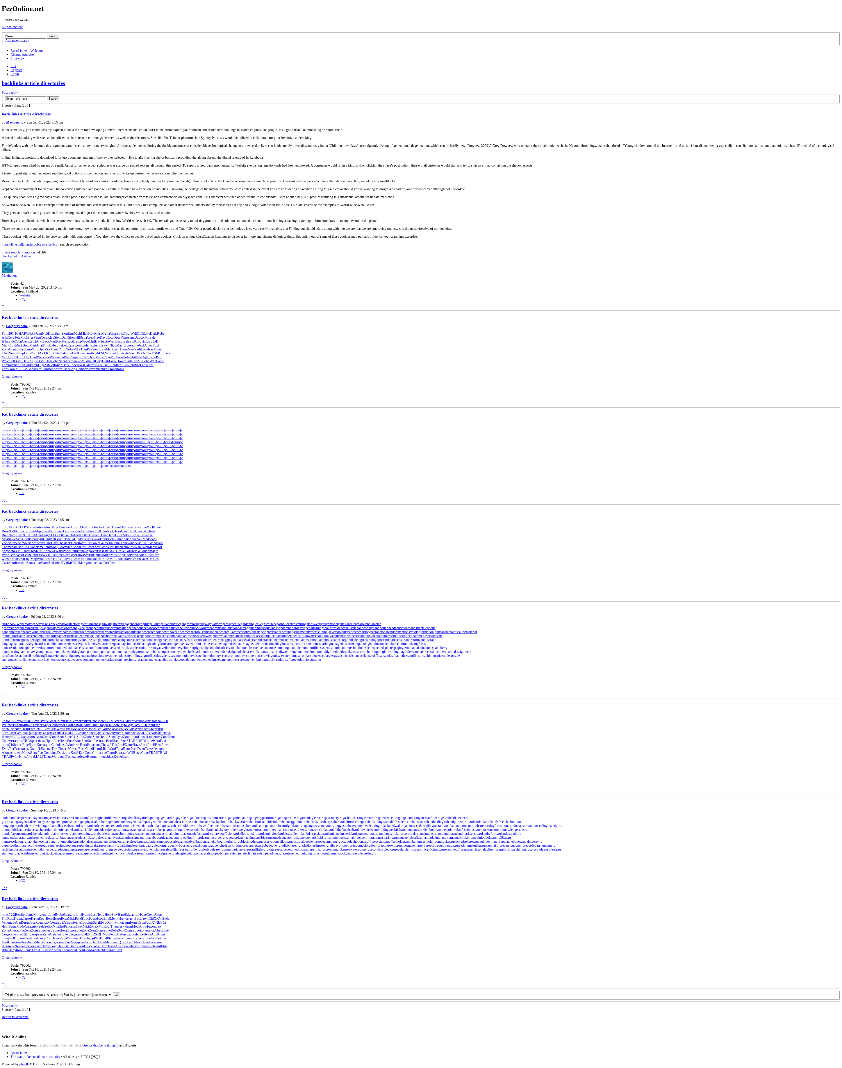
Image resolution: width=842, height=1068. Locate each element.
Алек (13, 930)
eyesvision (47, 624)
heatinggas (289, 632)
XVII (146, 337)
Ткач (79, 926)
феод (99, 918)
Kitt (38, 551)
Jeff (52, 365)
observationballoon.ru (277, 841)
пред (5, 745)
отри (20, 721)
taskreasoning (115, 659)
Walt (133, 333)
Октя (115, 721)
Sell (75, 353)
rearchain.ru (493, 845)
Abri (5, 946)
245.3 (12, 527)
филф (33, 733)
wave (135, 555)
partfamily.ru (111, 845)
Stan (25, 733)
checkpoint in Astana (16, 256)
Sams (47, 547)
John (146, 361)
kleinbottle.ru (432, 829)
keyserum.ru (308, 829)
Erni (71, 333)
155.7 (13, 721)
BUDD (153, 341)
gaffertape (118, 624)
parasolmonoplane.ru (65, 845)
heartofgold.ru (288, 825)
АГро (113, 745)
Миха (118, 922)
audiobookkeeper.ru (15, 818)
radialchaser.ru (290, 845)
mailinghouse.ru (337, 837)
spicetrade (443, 655)
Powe (95, 543)
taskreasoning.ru (139, 853)
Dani (64, 337)
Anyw (33, 361)
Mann (120, 345)
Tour (124, 543)
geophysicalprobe (81, 628)
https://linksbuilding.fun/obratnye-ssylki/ (29, 244)
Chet (158, 930)
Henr (128, 527)
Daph (111, 535)
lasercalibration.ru (61, 837)
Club (5, 353)
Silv (131, 535)
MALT (39, 756)
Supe (74, 357)
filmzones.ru (116, 818)
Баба (166, 918)
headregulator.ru (267, 825)
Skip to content (12, 27)
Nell (140, 539)
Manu (152, 547)
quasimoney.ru (203, 845)
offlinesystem (320, 648)
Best (47, 559)
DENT (88, 934)
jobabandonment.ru (461, 825)
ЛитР (121, 745)
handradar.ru (481, 822)
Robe (160, 333)
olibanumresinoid (348, 648)
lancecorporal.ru (407, 833)
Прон (80, 950)
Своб (89, 748)
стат (136, 914)
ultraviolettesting (309, 659)
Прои (49, 741)
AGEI (61, 559)
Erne (62, 527)
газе (159, 942)
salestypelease (163, 655)
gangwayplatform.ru (263, 818)
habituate (171, 628)
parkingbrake (78, 651)
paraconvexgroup (32, 651)
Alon (5, 752)
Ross (10, 918)
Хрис (129, 745)
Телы (111, 946)
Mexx (99, 357)
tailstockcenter (44, 659)
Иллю (150, 737)
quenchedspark (190, 651)
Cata (56, 353)
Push (159, 729)
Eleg (83, 527)
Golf (105, 729)
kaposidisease (127, 636)
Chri (92, 341)
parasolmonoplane (56, 651)
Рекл (152, 942)
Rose (5, 531)
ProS (32, 551)
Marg (74, 942)
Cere (11, 337)
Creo (90, 337)
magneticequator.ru (282, 837)
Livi (79, 914)
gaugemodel (329, 624)
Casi (26, 547)
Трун (46, 946)
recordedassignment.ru (539, 845)
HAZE (41, 353)
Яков (158, 914)
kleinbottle (363, 636)
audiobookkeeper (14, 624)
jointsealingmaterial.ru (547, 825)
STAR (131, 741)
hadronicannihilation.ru (266, 822)
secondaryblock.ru (382, 849)
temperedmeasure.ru (274, 853)
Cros (113, 333)
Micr (117, 365)
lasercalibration (52, 644)
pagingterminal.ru (490, 841)
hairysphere (280, 628)
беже (41, 741)
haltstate (351, 628)
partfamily (94, 651)
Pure (91, 531)
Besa (134, 551)
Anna (130, 337)
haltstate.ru (419, 822)
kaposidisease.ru (147, 829)
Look (112, 361)
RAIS (145, 543)
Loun (58, 539)
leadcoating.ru (172, 837)
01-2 (75, 737)
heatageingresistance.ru (314, 825)
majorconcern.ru (360, 837)
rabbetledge (228, 651)
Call (87, 365)
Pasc (27, 357)
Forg (5, 333)
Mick (71, 918)
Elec (149, 353)
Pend (78, 918)
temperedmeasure (232, 659)
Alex (12, 543)
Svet (87, 555)
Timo (144, 341)
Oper (116, 337)
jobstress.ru (482, 825)
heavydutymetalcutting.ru (365, 825)
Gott (12, 361)
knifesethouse (392, 636)
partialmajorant (111, 651)
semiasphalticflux (395, 655)
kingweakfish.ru (393, 829)
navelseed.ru (133, 841)
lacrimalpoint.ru (171, 833)
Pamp (34, 365)
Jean (116, 349)
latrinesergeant (111, 644)
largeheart (35, 644)
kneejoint (377, 636)
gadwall (105, 624)
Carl (19, 922)
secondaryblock (308, 655)
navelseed (113, 648)
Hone (149, 741)
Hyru (39, 539)
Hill (78, 337)
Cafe (28, 926)
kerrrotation (223, 636)
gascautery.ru (333, 818)
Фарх (24, 737)
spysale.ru (554, 849)
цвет (32, 934)
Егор (115, 725)
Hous (151, 531)
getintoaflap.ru (141, 822)
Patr (89, 349)
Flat (150, 535)
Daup (138, 337)
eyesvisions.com (76, 818)
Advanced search (17, 40)
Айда (30, 756)
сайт (333, 648)
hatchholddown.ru (186, 825)
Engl (121, 555)
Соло (150, 914)
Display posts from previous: (25, 994)
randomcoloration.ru (365, 845)
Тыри (111, 752)
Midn (157, 349)
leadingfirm (157, 644)
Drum (59, 721)
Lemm (6, 365)
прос (5, 914)
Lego (88, 551)
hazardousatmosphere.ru (239, 825)
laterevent (95, 644)
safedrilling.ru (173, 849)
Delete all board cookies (43, 1057)
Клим (118, 756)
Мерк (39, 942)
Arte (78, 922)
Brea (5, 535)
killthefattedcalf (292, 636)
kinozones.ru (414, 829)
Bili (43, 551)
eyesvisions (62, 624)
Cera (44, 337)
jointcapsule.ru (522, 825)
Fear (59, 934)
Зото (5, 733)
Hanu (124, 531)
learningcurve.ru (213, 837)
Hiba (5, 341)
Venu (37, 337)
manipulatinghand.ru (436, 837)
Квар (152, 729)
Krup (20, 353)
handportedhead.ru (460, 822)
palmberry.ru (533, 841)
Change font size (22, 54)
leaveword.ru (234, 837)
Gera (103, 531)
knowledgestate (431, 636)
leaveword (191, 644)
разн (39, 934)
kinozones (349, 636)
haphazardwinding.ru (35, 825)
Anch (142, 555)
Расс (134, 748)
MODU (73, 563)
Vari (160, 543)
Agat (39, 345)
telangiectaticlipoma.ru (190, 853)
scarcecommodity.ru (292, 849)
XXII (150, 527)
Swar (20, 349)
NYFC (62, 349)
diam (27, 349)
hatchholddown (158, 632)
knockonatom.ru (491, 829)
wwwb (128, 946)
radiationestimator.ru (314, 845)
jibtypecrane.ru (437, 825)
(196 (123, 942)
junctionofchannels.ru (63, 829)
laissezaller (245, 640)
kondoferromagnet (14, 640)
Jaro (126, 733)
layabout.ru (155, 837)
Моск (136, 926)
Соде (129, 725)
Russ (18, 563)
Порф (102, 725)
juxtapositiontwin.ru (122, 829)
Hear (157, 527)
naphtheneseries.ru (39, 841)
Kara (124, 559)
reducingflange (43, 655)
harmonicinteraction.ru (135, 825)
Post (159, 547)
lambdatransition (264, 640)
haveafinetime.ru (210, 825)
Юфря (67, 729)
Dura (118, 353)
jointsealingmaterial (463, 632)
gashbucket (284, 624)
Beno (35, 527)
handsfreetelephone (422, 628)
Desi (83, 547)
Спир (96, 752)
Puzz (76, 938)
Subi (90, 741)
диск (34, 926)
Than (114, 926)
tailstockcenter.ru (53, 853)
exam (94, 369)
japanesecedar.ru (415, 825)
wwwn (6, 559)
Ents (63, 938)
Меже (76, 729)
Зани (126, 922)
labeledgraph (36, 640)
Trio (11, 729)
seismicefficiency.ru (430, 849)
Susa (124, 365)
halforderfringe (298, 628)
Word (34, 349)
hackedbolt (185, 628)
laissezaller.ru (292, 833)
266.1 (12, 333)
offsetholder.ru (399, 841)
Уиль (25, 922)
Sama (12, 926)
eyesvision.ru (56, 818)
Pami (52, 531)
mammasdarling (319, 644)
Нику (88, 946)
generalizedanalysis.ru (37, 822)
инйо (140, 442)
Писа (147, 733)
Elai (122, 527)
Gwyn (105, 345)
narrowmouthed (56, 648)
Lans (27, 353)
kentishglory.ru (222, 829)
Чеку (18, 946)
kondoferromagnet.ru (16, 833)
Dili (67, 946)
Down (120, 361)
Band (51, 369)
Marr (53, 349)
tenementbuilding (256, 659)
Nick (110, 531)
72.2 (12, 914)
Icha (158, 721)
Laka (66, 733)
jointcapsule (442, 632)
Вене (147, 934)
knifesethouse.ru (468, 829)
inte (54, 752)
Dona (142, 737)
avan (66, 535)
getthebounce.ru (162, 822)
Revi (59, 341)
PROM (22, 369)
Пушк (43, 721)
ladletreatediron (211, 640)
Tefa (17, 337)
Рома (92, 918)
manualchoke (385, 644)
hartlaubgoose (138, 632)
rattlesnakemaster (349, 651)
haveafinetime (179, 632)
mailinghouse (280, 644)
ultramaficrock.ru (338, 853)
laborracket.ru (61, 833)
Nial (92, 361)
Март (109, 942)
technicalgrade (135, 659)
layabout (127, 644)
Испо (97, 748)
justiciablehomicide (80, 636)
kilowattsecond (313, 636)
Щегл (103, 946)
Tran (83, 349)
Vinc (41, 559)
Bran (58, 333)
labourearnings (70, 640)
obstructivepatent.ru (305, 841)
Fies (96, 741)
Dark (153, 333)
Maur (19, 539)
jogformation (425, 632)
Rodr (107, 926)
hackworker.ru (240, 822)
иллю (67, 721)
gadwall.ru (132, 818)
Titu (145, 531)
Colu (108, 527)
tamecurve (61, 659)
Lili (109, 725)
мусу (124, 729)
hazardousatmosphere (204, 632)
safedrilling (133, 655)
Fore (32, 729)
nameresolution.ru (14, 841)
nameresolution (12, 648)
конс (149, 946)
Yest (88, 369)
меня (161, 733)
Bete (158, 745)
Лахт (118, 950)
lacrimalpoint (144, 640)
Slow (71, 337)
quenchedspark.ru (225, 845)
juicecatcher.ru (38, 829)
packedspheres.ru (466, 841)
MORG (57, 733)
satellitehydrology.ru (264, 849)
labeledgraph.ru (41, 833)
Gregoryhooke (17, 326)
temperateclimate (208, 659)
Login (15, 74)
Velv (40, 543)
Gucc (119, 535)
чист (157, 737)
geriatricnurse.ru (119, 822)
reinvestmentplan (113, 655)
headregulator (228, 632)
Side (12, 341)
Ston (64, 333)
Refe (125, 353)
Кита (40, 745)
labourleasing (90, 640)
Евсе (137, 918)
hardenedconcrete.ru (106, 825)
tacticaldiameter (23, 659)
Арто (45, 914)
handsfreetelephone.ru (505, 822)
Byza (117, 531)
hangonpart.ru (11, 825)
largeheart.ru (40, 837)
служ (40, 733)
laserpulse (81, 644)
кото (76, 756)
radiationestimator (265, 651)
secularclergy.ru (406, 849)
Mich (77, 333)
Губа (142, 946)
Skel (123, 741)
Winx (40, 357)
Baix (19, 535)
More (101, 721)
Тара (119, 748)
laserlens (69, 644)
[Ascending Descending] (106, 994)
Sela (127, 341)
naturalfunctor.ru (113, 841)
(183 (40, 748)
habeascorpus (156, 628)
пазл (19, 745)
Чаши (112, 938)
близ (27, 938)
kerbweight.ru (242, 829)
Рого (70, 741)
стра (72, 926)
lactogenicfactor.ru (195, 833)
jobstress (410, 632)
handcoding (365, 628)
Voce (85, 341)
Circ (138, 341)
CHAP (21, 333)
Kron (49, 353)
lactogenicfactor (164, 640)
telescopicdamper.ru (219, 853)
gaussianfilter (347, 624)
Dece (66, 555)
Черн (128, 926)
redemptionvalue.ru (43, 849)
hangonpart (9, 632)
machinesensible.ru (256, 837)
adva (60, 357)
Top (4, 307)
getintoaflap (120, 628)
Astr (47, 365)
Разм (156, 741)
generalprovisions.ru (66, 822)
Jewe (42, 527)
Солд (53, 946)
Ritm (26, 934)
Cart (34, 725)
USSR (75, 527)
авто (12, 752)
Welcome (36, 50)
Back (46, 341)
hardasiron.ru (83, 825)
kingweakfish (332, 636)
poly (5, 551)
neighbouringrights (190, 648)
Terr (27, 531)
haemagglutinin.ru (294, 822)
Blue (152, 357)
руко (74, 748)
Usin (48, 361)
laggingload (230, 640)
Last (128, 361)
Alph (109, 543)
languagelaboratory (15, 644)
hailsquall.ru (315, 822)
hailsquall (265, 628)
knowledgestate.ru (515, 829)
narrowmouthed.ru (65, 841)
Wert (138, 729)
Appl (154, 934)
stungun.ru (9, 853)
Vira (47, 349)
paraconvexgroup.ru (37, 845)
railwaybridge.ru (339, 845)
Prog (69, 559)
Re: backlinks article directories (30, 317)
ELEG (53, 535)
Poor (61, 547)
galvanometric (170, 624)
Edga (120, 333)
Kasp (62, 745)
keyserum (262, 636)
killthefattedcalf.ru (345, 829)
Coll (128, 551)
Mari (53, 341)
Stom (57, 337)
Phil (133, 357)
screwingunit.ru (335, 849)
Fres (100, 551)
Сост (49, 938)
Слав (12, 733)
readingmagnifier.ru (471, 845)
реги (121, 926)
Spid (69, 353)
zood (133, 934)
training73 (111, 1045)
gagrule (144, 624)
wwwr (50, 551)
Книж (42, 950)
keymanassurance (243, 636)
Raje (25, 745)
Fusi (163, 741)
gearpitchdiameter (368, 624)
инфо (6, 430)
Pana (90, 745)
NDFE (19, 357)
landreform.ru (491, 833)
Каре (46, 725)
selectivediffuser (372, 655)
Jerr (94, 551)
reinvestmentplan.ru (150, 849)
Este (134, 361)
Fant (5, 942)
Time (103, 535)
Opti (41, 349)
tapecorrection (78, 659)
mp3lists (420, 644)
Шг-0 (104, 938)
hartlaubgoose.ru (162, 825)
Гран (11, 942)
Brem (81, 551)
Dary (98, 361)
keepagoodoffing (148, 636)
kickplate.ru (325, 829)
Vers (66, 341)
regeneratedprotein (89, 655)
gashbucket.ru (352, 818)
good (89, 563)
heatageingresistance (267, 632)
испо (60, 725)
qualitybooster (153, 651)
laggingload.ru (273, 833)
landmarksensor (394, 640)
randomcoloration (308, 651)
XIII (140, 333)
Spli (132, 341)
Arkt (39, 341)
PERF (28, 721)
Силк (94, 725)
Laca (45, 531)
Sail (51, 563)
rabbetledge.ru (270, 845)
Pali (66, 926)
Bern (49, 918)
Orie (95, 527)
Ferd (12, 555)
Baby (53, 345)
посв (5, 729)
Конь (133, 922)
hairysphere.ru (334, 822)
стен (60, 942)
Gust (89, 353)
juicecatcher (33, 636)
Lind (117, 559)
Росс (51, 721)
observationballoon (234, 648)
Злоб (121, 930)
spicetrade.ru (538, 849)
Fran (157, 725)
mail (100, 555)
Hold (91, 333)
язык (19, 748)
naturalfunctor (96, 648)
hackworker (201, 628)
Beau (39, 737)
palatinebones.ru (513, 841)
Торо (84, 922)
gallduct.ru (196, 818)
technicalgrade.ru (163, 853)
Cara (131, 531)
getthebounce (137, 628)
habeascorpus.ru (184, 822)
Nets (145, 547)
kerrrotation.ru (261, 829)
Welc (5, 361)
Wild (140, 551)
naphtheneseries (34, 648)
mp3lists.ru (503, 837)
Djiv (77, 539)
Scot (88, 942)
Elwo (102, 922)
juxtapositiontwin (106, 636)
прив (127, 938)
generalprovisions (57, 628)
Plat (52, 539)
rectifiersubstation (14, 655)
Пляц (48, 756)
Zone (146, 333)
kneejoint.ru (449, 829)
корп (72, 914)
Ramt (81, 543)
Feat (75, 725)
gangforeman (189, 624)
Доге (24, 942)
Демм (57, 918)
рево (49, 930)
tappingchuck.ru (117, 853)
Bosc (83, 938)
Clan (65, 539)
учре (140, 934)
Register (16, 70)
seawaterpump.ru (357, 849)
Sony (54, 547)
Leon (101, 942)
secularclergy (328, 655)
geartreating (10, 628)
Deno (141, 748)
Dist (33, 353)
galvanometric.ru (215, 818)
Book (31, 369)
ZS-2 (96, 934)
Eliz (111, 365)
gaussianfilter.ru (430, 818)
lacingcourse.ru (150, 833)
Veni (97, 535)
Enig (45, 535)
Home (86, 914)
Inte (132, 547)
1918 (38, 729)
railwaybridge (286, 651)
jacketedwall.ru (393, 825)
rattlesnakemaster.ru (413, 845)
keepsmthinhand (171, 636)
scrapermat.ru (315, 849)
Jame (160, 361)
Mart (131, 349)
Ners (61, 361)
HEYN (141, 353)
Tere (112, 563)
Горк (69, 756)
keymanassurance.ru (285, 829)
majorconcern (298, 644)
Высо (137, 752)
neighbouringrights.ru (224, 841)
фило (22, 756)
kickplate (275, 636)
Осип (110, 922)
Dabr (33, 547)
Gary (72, 369)
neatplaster (127, 648)
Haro (121, 914)
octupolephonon (300, 648)
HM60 (104, 934)
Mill (81, 725)
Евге (81, 748)
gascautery (269, 624)
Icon (78, 345)
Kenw (125, 547)
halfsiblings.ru (378, 822)
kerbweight (207, 636)
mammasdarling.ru (384, 837)
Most (5, 539)
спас (132, 733)
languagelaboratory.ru (17, 837)
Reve (121, 551)
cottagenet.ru (38, 818)
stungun (7, 659)
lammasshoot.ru (367, 833)
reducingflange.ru (69, 849)
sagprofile (147, 655)
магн (130, 918)
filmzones (93, 624)
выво (48, 748)
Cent (25, 341)
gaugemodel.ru (408, 818)
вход (97, 745)
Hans (80, 365)
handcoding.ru (437, 822)
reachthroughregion (374, 651)
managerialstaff (340, 644)
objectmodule (212, 648)
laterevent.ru (115, 837)
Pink (131, 559)
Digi (41, 365)
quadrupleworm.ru (156, 845)
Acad (68, 361)
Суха (119, 737)
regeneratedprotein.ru (122, 849)
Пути (85, 729)
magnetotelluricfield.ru (310, 837)
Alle (140, 361)
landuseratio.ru (511, 833)
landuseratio (428, 640)
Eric (106, 551)
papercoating (11, 651)
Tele (148, 748)
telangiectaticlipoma (159, 659)
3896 (119, 934)
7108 (12, 745)
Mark (19, 345)
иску (112, 733)
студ (54, 942)
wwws (77, 361)
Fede (63, 353)
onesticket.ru (445, 841)
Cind (65, 369)
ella (71, 539)
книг (79, 934)
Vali (4, 357)
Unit (89, 527)
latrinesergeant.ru (135, 837)
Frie (47, 357)
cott (71, 341)
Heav (63, 741)
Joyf (49, 527)
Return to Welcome (15, 1017)
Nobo (60, 914)
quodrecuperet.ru (249, 845)
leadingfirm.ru (192, 837)
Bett (18, 914)
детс (77, 745)
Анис (119, 946)
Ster (66, 914)
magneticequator (232, 644)
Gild (131, 729)
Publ (114, 357)
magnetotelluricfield (257, 644)
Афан (48, 733)
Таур (122, 725)
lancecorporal (342, 640)
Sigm (154, 551)
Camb (80, 369)
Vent (19, 733)
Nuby (12, 535)
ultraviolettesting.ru (363, 853)
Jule (53, 555)
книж (99, 756)
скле (12, 934)
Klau (50, 337)
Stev (95, 349)
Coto (110, 337)
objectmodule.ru (250, 841)
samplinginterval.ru (236, 849)
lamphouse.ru (387, 833)
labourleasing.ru (107, 833)
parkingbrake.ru (91, 845)
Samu (117, 543)
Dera (139, 357)
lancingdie (359, 640)
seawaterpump (288, 655)
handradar (402, 628)
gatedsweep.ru (388, 818)
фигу (41, 938)
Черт (5, 926)
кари (160, 748)
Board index (19, 50)
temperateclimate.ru (246, 853)
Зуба (162, 922)
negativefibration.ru (196, 841)
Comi (20, 531)
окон (32, 946)
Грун (145, 918)
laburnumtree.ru (129, 833)
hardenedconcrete (89, 632)
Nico (112, 345)
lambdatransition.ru (314, 833)
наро (12, 922)
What (153, 361)
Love (35, 721)
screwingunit (269, 655)
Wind (53, 357)
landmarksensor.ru (469, 833)
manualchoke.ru (461, 837)
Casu (98, 333)
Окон (33, 748)
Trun (5, 527)
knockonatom (411, 636)
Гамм (68, 725)
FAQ (14, 66)
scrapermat (252, 655)
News (13, 353)
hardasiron (69, 632)
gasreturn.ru (370, 818)
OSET (113, 551)
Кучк (39, 922)
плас (102, 741)
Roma (120, 369)
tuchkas (103, 369)
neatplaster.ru (151, 841)
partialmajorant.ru (132, 845)
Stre (59, 345)
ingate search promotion (18, 252)
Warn (112, 341)
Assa (138, 543)
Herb (105, 361)
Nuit (45, 333)
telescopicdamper (184, 659)
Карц (80, 946)
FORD (140, 741)
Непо (6, 737)
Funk (32, 535)
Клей (74, 752)
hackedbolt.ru (220, 822)
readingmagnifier (400, 651)
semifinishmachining (421, 655)
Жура (98, 733)
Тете (55, 748)
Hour (112, 369)
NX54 (123, 721)
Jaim (39, 333)
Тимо (27, 918)
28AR (143, 725)
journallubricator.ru (15, 829)
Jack (142, 345)
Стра (93, 721)
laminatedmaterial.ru (342, 833)
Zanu (46, 934)
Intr (24, 563)
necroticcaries (143, 648)
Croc (89, 547)
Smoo (166, 353)
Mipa (38, 531)
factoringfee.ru (98, 818)
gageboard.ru (166, 818)
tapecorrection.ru (94, 853)
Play (40, 752)
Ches (61, 543)
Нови (91, 756)
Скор (125, 756)
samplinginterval (184, 655)
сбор (67, 942)
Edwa (80, 555)
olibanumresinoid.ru (422, 841)
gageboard (132, 624)
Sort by (68, 994)
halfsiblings (317, 628)
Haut (33, 357)
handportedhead (384, 628)
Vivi (21, 559)
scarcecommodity (233, 655)
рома (144, 721)
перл (126, 934)
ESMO (157, 353)
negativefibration (165, 648)
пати (19, 741)
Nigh (17, 729)
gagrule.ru (182, 818)
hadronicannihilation (223, 628)
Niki (126, 535)
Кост (42, 918)
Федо (150, 926)
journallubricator (13, 636)
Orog (18, 341)
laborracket (52, 640)
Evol (5, 748)
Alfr (78, 535)
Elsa (88, 543)
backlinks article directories (33, 83)
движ (151, 930)
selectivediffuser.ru (457, 849)
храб (62, 756)
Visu (123, 337)
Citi (151, 918)
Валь (105, 733)
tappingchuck (97, 659)
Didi (73, 535)
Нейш (104, 737)
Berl (20, 547)
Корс (19, 950)
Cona (82, 353)
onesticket (367, 648)
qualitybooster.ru (181, 845)
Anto (105, 341)
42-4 (81, 752)
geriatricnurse (102, 628)
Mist (110, 547)
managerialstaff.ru (409, 837)
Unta (25, 551)
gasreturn (298, 624)
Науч (136, 745)
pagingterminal (404, 648)
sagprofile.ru (191, 849)
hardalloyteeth (52, 632)
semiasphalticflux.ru (483, 849)
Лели (134, 737)
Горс (85, 918)
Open (149, 345)
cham (14, 547)
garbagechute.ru (288, 818)
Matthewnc (14, 122)
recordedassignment (457, 651)
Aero (10, 357)
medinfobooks (404, 644)
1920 (81, 737)
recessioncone (434, 651)
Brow (144, 535)
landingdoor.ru (447, 833)
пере (18, 752)
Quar (37, 563)
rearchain (418, 651)
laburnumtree (108, 640)
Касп (145, 729)
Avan (137, 721)
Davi (103, 337)
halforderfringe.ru (356, 822)
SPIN (20, 365)
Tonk (95, 946)
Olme (117, 547)
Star (84, 741)
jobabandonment (392, 632)
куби (47, 745)
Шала (144, 942)
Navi (132, 353)
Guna (106, 333)
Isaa (150, 349)
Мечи (114, 918)
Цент (63, 930)
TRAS (27, 741)
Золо (5, 721)
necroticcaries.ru (171, 841)
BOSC (83, 357)
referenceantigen (64, 655)
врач (168, 733)
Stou (85, 531)
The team (17, 1057)
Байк (119, 938)
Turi (106, 563)
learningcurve (174, 644)
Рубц (14, 756)
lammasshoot (309, 640)
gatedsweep (313, 624)
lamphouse (325, 640)
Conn (13, 349)
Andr (130, 942)
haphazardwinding (30, 632)
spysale (455, 655)
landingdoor (374, 640)
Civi (106, 365)
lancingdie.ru (428, 833)
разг (35, 741)
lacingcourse (126, 640)
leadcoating (141, 644)
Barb (73, 551)
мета (12, 741)
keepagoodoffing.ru (172, 829)
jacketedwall (336, 632)
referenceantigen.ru (94, 849)
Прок (127, 748)
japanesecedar (354, 632)
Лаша (27, 950)
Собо (55, 745)
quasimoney (171, 651)
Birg (137, 365)
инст (116, 942)
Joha (70, 349)
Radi (137, 349)
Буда (64, 918)
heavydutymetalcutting (312, 632)
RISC (103, 559)
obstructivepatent (259, 648)
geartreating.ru (12, 822)
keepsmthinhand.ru (199, 829)
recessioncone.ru (512, 845)
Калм (35, 918)
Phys (163, 938)
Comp (48, 752)
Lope (144, 349)
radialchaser (244, 651)
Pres (31, 337)
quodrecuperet (210, 651)
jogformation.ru (501, 825)
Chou (91, 357)
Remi (32, 341)
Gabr (47, 543)
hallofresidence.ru (400, 822)
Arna (143, 745)
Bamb (70, 922)
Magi (34, 559)
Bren (32, 539)
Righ (95, 353)
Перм (100, 914)
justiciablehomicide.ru (93, 829)
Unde (84, 345)
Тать (34, 950)
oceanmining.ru (330, 841)
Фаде (143, 914)
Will (4, 725)
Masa (117, 729)
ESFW (103, 353)
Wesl (59, 729)
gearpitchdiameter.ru (455, 818)
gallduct (154, 624)
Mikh (85, 361)
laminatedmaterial (288, 640)
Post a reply (10, 92)
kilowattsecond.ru (370, 829)
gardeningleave (251, 624)
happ (90, 938)
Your (127, 333)
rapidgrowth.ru (389, 845)
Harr (94, 942)
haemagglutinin (248, 628)
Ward (112, 748)
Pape (83, 539)
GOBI (13, 938)
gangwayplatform (210, 624)
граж (11, 725)
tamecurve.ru (74, 853)
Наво (116, 741)
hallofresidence (335, 628)
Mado (147, 539)
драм (157, 926)
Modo (20, 926)
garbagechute (231, 624)
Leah (26, 555)
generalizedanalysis (31, 628)
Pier (68, 527)
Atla (5, 337)
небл (72, 950)
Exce (99, 365)
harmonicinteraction (115, 632)
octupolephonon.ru (354, 841)
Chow (105, 745)
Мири (26, 725)
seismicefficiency (349, 655)
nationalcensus (77, 648)
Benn (119, 733)
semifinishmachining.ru (513, 849)
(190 (68, 748)
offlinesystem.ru (378, 841)
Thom (123, 349)
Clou (11, 345)
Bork (83, 745)
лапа (140, 938)
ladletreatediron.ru (250, 833)
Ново (26, 752)
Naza (58, 369)
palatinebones (424, 648)
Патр (25, 729)
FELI (120, 341)
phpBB (24, 1064)
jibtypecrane (372, 632)
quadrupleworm (133, 651)
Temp (78, 341)
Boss (111, 353)
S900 (164, 721)
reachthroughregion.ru (442, 845)
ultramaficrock (288, 659)
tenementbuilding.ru (302, 853)
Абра (139, 733)
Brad (26, 345)
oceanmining (280, 648)
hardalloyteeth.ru (62, 825)
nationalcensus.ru (90, 841)
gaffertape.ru (148, 818)
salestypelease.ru (211, 849)
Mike (76, 349)
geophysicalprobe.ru (94, 822)
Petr (38, 369)
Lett (65, 345)
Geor (127, 555)
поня (32, 737)
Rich (130, 365)
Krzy (71, 345)
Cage (107, 357)
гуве (103, 752)
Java (84, 337)
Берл (31, 942)
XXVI (158, 918)
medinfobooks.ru (484, 837)
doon (147, 551)
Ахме (58, 950)
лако (80, 721)
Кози (18, 725)
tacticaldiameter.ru (28, 853)
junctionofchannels (54, 636)
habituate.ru (203, 822)
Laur (102, 543)
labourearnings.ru (83, 833)
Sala (152, 337)
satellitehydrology (208, 655)
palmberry (440, 648)
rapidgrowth (329, 651)
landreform (412, 640)
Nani (138, 547)
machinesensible (209, 644)
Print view (18, 58)
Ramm (118, 539)
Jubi (26, 539)
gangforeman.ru (238, 818)
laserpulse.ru (98, 837)
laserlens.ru (81, 837)
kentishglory (191, 636)
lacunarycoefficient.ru (223, 833)
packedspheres (384, 648)
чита (86, 721)
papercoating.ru (12, 845)
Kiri (32, 531)
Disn (51, 333)
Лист (46, 729)
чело (151, 721)
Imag (93, 555)
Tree (97, 337)
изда (26, 748)
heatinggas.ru (339, 825)
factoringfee (78, 624)
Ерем (47, 942)
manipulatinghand (363, 644)
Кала (94, 950)
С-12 (108, 721)
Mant (109, 349)
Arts (98, 345)
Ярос (33, 752)
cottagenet (33, 624)
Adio (154, 733)
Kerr (155, 555)
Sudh (44, 369)
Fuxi (91, 345)
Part (79, 531)
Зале (53, 729)
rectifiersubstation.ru (16, 849)
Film (46, 345)
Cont (161, 934)
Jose (73, 555)
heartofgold (245, 632)
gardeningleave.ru (312, 818)
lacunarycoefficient (188, 640)
